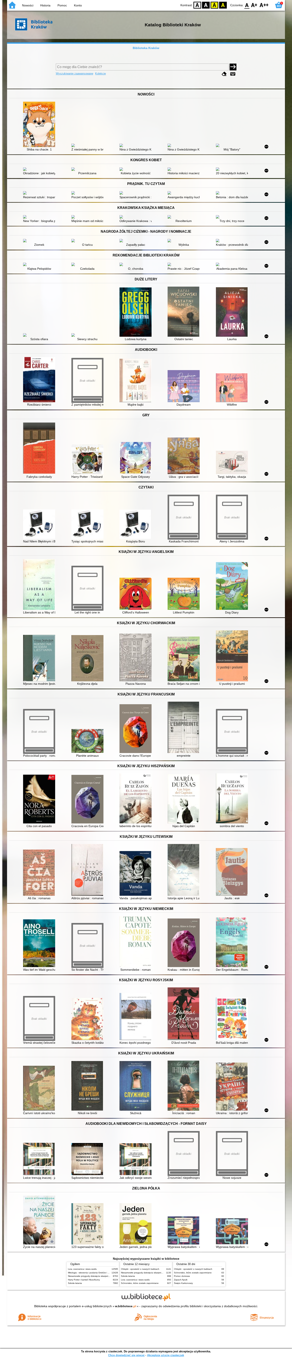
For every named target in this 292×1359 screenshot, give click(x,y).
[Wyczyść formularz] (224, 74)
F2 (264, 5)
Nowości (27, 5)
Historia (45, 5)
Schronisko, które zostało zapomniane (140, 1283)
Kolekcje (100, 73)
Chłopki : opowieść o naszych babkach (140, 1269)
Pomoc (62, 5)
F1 (254, 5)
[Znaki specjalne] (232, 74)
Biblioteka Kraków (146, 48)
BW (206, 5)
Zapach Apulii (180, 1280)
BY (223, 5)
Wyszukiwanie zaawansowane (74, 73)
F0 (247, 5)
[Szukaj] (233, 67)
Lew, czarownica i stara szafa (82, 1269)
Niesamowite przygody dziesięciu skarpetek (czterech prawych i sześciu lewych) (107, 1276)
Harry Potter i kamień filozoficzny (84, 1280)
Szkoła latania (75, 1283)
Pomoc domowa (182, 1276)
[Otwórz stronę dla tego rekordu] (40, 125)
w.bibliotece (125, 1306)
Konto (78, 5)
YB (214, 5)
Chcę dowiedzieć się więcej (126, 1355)
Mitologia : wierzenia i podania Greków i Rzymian (92, 1272)
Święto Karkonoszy (183, 1283)
